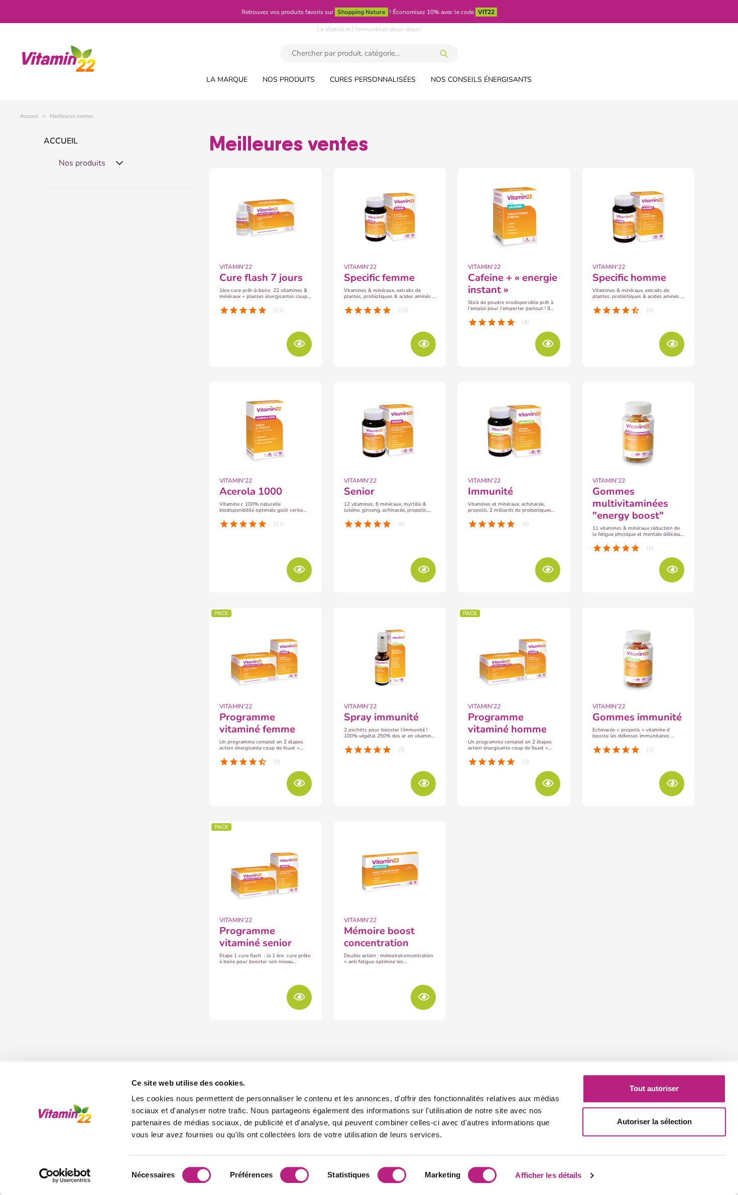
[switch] (294, 1175)
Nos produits (289, 79)
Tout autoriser (654, 1088)
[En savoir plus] (299, 344)
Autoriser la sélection (654, 1121)
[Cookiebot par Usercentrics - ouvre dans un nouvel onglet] (65, 1175)
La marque (227, 79)
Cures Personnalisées (373, 79)
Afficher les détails (548, 1175)
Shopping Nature (361, 12)
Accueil (61, 140)
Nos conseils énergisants (481, 79)
